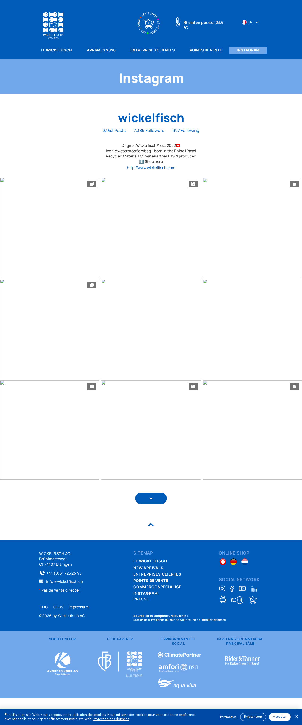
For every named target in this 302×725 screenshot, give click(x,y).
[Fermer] (296, 717)
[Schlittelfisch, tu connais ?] (237, 600)
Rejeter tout (253, 716)
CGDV (58, 607)
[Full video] (242, 588)
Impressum (78, 607)
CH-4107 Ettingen (55, 564)
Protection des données (111, 719)
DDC (44, 607)
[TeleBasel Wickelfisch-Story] (223, 599)
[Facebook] (232, 588)
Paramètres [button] (228, 717)
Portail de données (213, 620)
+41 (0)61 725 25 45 (63, 573)
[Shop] (253, 600)
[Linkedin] (254, 589)
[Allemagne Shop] (233, 562)
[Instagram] (222, 588)
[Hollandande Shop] (245, 562)
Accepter (280, 716)
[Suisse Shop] (223, 562)
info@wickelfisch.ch (64, 581)
